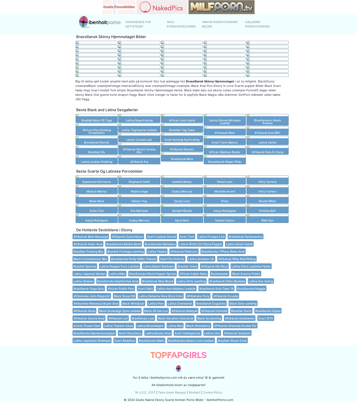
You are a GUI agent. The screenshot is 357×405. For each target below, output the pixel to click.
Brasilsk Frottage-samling (125, 251)
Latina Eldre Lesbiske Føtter (251, 266)
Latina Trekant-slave (118, 326)
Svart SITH (265, 318)
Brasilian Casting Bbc (88, 251)
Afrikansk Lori (118, 318)
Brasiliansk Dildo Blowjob (227, 281)
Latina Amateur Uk (201, 259)
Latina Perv (156, 303)
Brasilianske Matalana (160, 244)
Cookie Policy (212, 392)
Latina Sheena (83, 281)
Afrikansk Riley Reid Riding (237, 259)
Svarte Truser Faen (86, 326)
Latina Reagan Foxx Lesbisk (119, 266)
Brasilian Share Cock (232, 340)
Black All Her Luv (156, 311)
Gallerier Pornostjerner (257, 24)
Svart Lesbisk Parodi (161, 237)
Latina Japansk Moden (89, 274)
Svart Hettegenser (188, 333)
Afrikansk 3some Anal (88, 318)
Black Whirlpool (133, 303)
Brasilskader (219, 274)
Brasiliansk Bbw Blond (157, 281)
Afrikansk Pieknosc (184, 251)
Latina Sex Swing (261, 281)
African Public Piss (121, 288)
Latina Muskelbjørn (150, 326)
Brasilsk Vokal (187, 266)
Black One (92, 95)
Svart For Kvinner (172, 259)
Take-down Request (172, 392)
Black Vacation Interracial (176, 318)
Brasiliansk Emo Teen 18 (216, 288)
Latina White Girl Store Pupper (200, 244)
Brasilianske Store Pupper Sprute (152, 274)
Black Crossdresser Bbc (90, 259)
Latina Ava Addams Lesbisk (176, 288)
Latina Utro (212, 333)
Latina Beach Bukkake (158, 266)
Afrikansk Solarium (237, 333)
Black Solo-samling (243, 303)
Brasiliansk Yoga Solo (88, 288)
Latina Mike (117, 274)
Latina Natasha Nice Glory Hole (161, 296)
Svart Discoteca (130, 333)
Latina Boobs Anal (158, 333)
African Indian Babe (193, 274)
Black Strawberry (198, 326)
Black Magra (208, 95)
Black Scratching (209, 318)
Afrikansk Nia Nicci (214, 266)
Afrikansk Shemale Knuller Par (235, 326)
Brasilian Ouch (241, 311)
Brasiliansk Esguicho (211, 303)
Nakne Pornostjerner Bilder (220, 24)
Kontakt (194, 392)
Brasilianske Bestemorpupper (94, 333)
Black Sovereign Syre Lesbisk (120, 311)
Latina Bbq (175, 326)
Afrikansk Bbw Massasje (90, 237)
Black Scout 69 (124, 296)
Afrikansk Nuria (84, 311)
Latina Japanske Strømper (92, 340)
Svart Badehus (124, 340)
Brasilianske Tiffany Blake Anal (223, 251)
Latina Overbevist (180, 303)
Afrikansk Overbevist (240, 318)
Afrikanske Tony (198, 296)
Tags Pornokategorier (181, 24)
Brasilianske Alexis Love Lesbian (191, 340)
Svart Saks (145, 288)
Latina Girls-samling (191, 281)
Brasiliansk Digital (268, 311)
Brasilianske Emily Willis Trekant (133, 259)
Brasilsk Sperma (84, 266)
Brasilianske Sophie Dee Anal (117, 281)
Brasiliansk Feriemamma (246, 237)
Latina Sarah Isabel (239, 244)
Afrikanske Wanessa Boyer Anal (95, 303)
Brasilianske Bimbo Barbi (123, 244)
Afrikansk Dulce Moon (127, 237)
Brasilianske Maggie (251, 288)
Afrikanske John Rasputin (91, 296)
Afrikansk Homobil (214, 311)
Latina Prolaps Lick (211, 237)
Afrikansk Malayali (184, 311)
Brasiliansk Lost (143, 318)
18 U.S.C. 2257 (145, 392)
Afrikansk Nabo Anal (87, 244)
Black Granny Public (246, 274)
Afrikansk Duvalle (225, 296)
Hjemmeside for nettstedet (138, 24)
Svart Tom (187, 237)
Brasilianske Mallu (151, 340)
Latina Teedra (157, 251)
